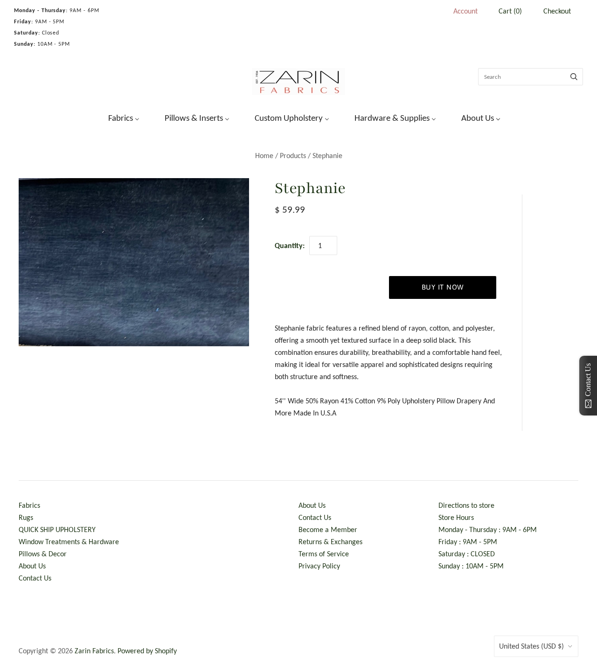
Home (264, 155)
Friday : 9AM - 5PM (467, 541)
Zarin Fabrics (94, 650)
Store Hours (456, 517)
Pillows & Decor (43, 553)
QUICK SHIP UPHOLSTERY (57, 529)
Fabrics (29, 505)
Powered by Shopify (147, 650)
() (510, 11)
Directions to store (466, 505)
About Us (32, 565)
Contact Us (35, 578)
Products (293, 155)
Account (465, 11)
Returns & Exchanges (330, 541)
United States (531, 646)
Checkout (557, 11)
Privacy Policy (319, 565)
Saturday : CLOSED (466, 553)
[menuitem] (118, 117)
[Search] (574, 76)
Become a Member (327, 529)
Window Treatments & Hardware (69, 541)
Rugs (26, 517)
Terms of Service (323, 553)
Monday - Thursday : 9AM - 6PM (487, 529)
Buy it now (443, 287)
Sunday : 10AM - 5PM (471, 565)
